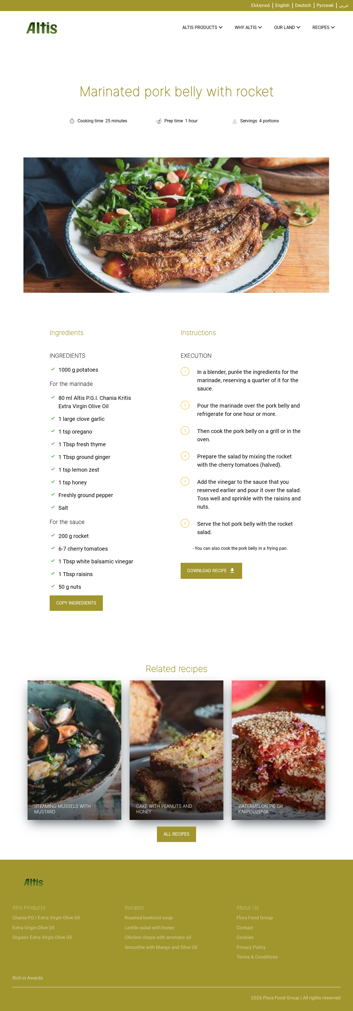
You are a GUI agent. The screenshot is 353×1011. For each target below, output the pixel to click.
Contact (245, 927)
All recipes (176, 834)
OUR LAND (284, 27)
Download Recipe (207, 570)
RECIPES (321, 27)
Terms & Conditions (257, 957)
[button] (220, 27)
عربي (344, 5)
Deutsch (303, 5)
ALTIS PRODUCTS (199, 27)
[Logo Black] (41, 17)
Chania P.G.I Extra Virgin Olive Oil (46, 917)
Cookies (245, 937)
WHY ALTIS (246, 27)
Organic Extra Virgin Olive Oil (42, 937)
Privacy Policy (251, 947)
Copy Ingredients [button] (76, 603)
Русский (325, 5)
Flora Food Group (255, 917)
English (282, 5)
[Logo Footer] (33, 877)
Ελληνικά (260, 5)
